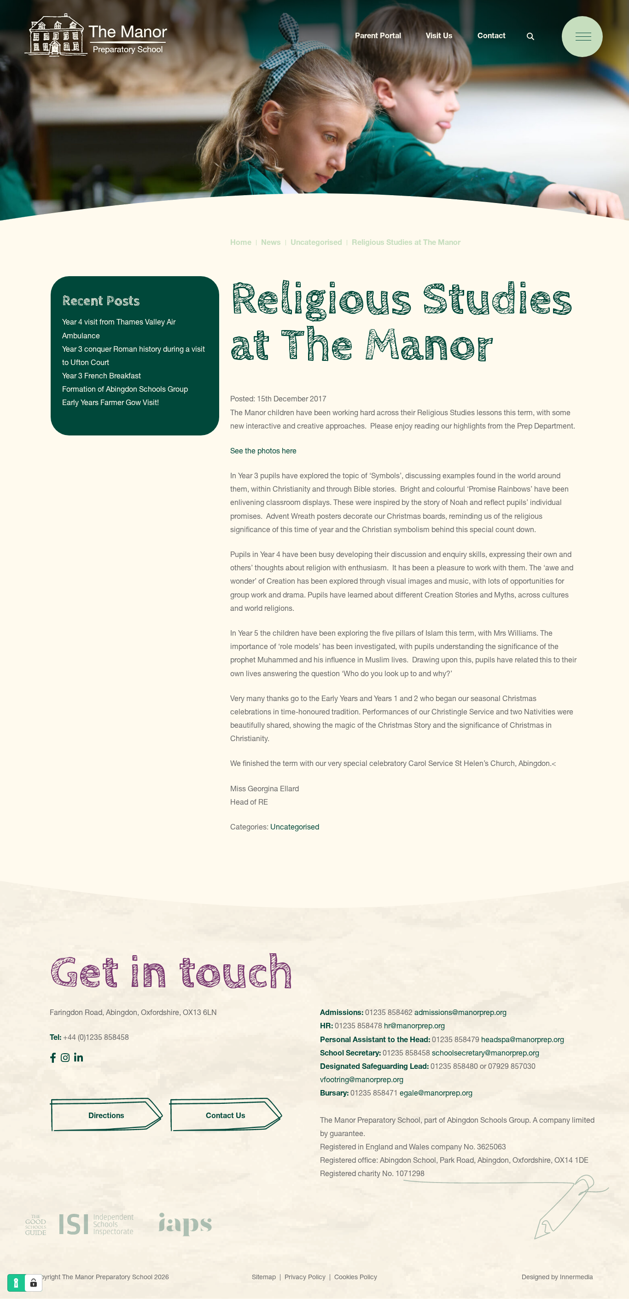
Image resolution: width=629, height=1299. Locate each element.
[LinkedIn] (78, 1058)
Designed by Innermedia (557, 1277)
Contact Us (225, 1115)
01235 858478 (358, 1025)
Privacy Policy (305, 1277)
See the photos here (263, 450)
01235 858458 (406, 1052)
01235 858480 (454, 1066)
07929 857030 (512, 1066)
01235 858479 (455, 1039)
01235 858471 (374, 1092)
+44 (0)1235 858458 (96, 1037)
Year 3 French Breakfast (101, 375)
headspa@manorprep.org (522, 1039)
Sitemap (264, 1277)
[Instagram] (65, 1058)
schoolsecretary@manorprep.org (485, 1052)
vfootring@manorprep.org (361, 1079)
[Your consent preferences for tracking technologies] (33, 1283)
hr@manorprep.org (414, 1025)
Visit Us (439, 35)
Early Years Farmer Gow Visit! (110, 402)
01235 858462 (389, 1012)
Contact (492, 35)
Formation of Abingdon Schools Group (125, 389)
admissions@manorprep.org (460, 1012)
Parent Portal (378, 35)
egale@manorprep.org (436, 1092)
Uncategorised (294, 826)
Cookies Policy (355, 1277)
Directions (106, 1115)
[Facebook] (53, 1058)
